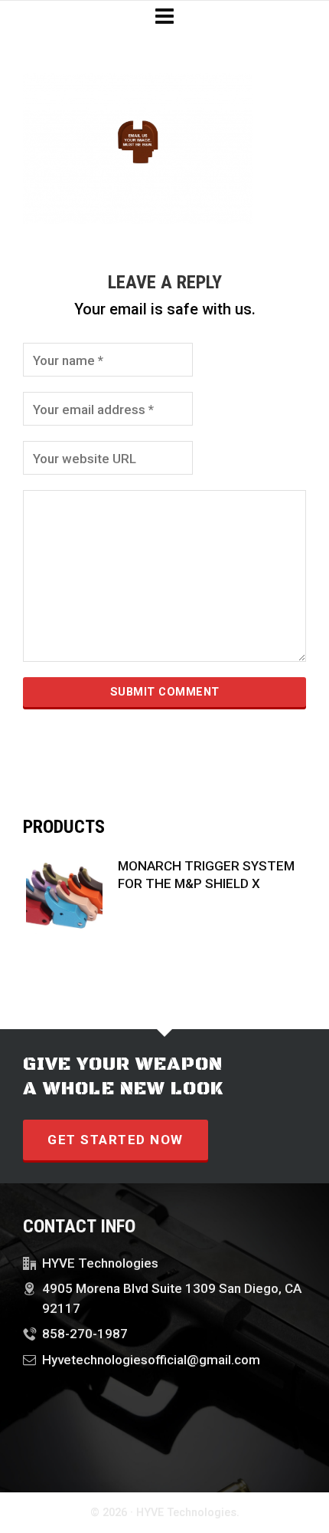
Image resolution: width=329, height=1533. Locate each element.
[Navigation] (164, 17)
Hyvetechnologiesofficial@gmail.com (151, 1359)
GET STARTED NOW (115, 1139)
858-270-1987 (85, 1333)
